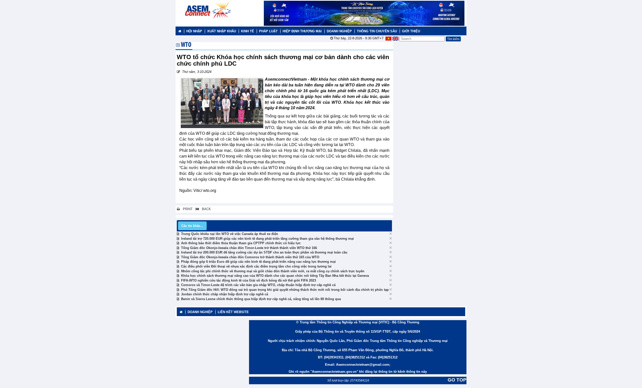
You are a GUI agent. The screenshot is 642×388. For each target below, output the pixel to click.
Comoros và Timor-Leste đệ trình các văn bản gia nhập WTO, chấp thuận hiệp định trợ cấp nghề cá (258, 285)
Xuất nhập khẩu (221, 31)
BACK (205, 209)
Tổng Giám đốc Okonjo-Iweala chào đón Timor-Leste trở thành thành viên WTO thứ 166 (249, 248)
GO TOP (457, 379)
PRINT (186, 209)
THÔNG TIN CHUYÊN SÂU (377, 31)
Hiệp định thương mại (302, 31)
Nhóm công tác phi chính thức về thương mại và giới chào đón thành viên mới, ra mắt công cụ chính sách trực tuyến (272, 271)
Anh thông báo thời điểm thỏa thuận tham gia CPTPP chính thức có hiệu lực (241, 243)
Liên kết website (233, 312)
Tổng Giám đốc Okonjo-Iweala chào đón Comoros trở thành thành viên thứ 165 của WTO (250, 257)
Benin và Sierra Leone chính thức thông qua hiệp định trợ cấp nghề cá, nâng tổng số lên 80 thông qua (261, 299)
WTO (186, 45)
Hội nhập (194, 31)
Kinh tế (247, 31)
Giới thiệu (411, 31)
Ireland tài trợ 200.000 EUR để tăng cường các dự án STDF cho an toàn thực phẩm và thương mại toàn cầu (264, 252)
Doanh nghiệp (339, 31)
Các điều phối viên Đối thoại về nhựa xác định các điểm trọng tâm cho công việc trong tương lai (256, 266)
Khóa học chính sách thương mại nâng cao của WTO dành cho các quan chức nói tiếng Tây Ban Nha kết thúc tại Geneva (275, 276)
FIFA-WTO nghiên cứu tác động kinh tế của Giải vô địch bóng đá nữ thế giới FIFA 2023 (248, 280)
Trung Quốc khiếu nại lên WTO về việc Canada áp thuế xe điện (229, 234)
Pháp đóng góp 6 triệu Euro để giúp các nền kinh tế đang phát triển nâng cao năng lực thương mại (258, 262)
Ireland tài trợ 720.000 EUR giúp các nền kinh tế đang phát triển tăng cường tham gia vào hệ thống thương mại (267, 238)
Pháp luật (268, 31)
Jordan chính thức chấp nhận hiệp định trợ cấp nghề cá (224, 294)
